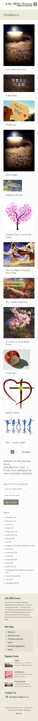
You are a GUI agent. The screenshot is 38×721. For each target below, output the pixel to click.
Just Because (19, 672)
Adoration (9, 517)
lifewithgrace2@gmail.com (18, 697)
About (10, 642)
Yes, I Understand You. (17, 302)
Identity (8, 538)
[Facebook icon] (17, 713)
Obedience (10, 552)
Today (16, 660)
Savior (8, 563)
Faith (7, 524)
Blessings (9, 521)
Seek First (9, 566)
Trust (8, 579)
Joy (7, 542)
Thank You (11, 125)
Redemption (10, 559)
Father (8, 528)
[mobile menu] (35, 4)
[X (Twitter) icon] (19, 713)
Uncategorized (11, 583)
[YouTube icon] (21, 713)
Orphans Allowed (14, 195)
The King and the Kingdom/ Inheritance (20, 570)
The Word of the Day (15, 639)
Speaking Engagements (16, 646)
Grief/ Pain (10, 535)
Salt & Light (11, 175)
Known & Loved (13, 635)
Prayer (8, 556)
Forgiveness (10, 531)
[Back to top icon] (33, 716)
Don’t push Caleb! (15, 442)
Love (7, 549)
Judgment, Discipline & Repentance (18, 545)
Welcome (11, 632)
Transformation (11, 576)
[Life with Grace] (19, 4)
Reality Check (12, 413)
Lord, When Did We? (16, 69)
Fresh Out (10, 373)
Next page (25, 452)
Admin (10, 649)
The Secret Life (19, 681)
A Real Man (11, 95)
